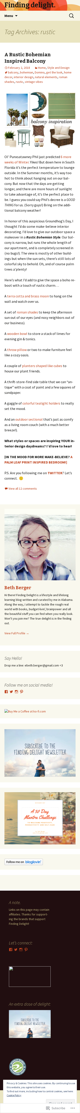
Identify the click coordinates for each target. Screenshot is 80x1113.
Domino (40, 72)
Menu (8, 15)
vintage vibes (34, 82)
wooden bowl (17, 333)
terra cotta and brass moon (28, 296)
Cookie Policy (14, 1095)
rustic (19, 82)
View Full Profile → (16, 633)
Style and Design (58, 68)
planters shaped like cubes (42, 365)
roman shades (27, 312)
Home (42, 68)
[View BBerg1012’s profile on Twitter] (11, 691)
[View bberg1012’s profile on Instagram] (16, 691)
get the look (54, 72)
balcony (13, 72)
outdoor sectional (29, 419)
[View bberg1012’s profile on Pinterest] (21, 691)
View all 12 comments (22, 489)
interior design (23, 77)
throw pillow (16, 349)
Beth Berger (17, 587)
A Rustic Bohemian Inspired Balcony (27, 58)
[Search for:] (72, 16)
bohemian (26, 72)
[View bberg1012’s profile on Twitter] (16, 949)
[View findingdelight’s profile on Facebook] (6, 691)
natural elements (46, 77)
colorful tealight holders (41, 403)
